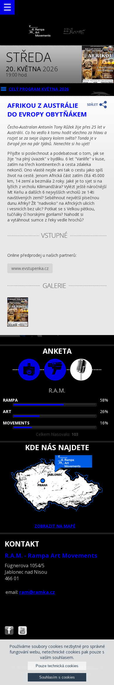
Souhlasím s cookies (57, 677)
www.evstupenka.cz (30, 268)
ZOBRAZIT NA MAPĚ (54, 526)
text (81, 370)
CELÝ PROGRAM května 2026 (39, 89)
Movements (16, 423)
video (55, 370)
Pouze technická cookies (57, 666)
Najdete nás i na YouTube (22, 631)
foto (29, 370)
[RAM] (57, 35)
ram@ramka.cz (37, 592)
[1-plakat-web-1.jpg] (17, 325)
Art (7, 411)
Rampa (10, 400)
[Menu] (7, 7)
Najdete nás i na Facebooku (9, 631)
